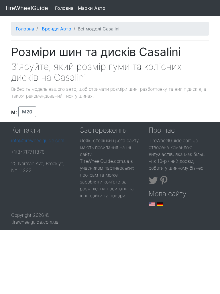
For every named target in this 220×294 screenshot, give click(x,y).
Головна (65, 8)
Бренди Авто (56, 29)
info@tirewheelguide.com (37, 140)
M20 (27, 112)
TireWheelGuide (26, 8)
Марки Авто (91, 8)
